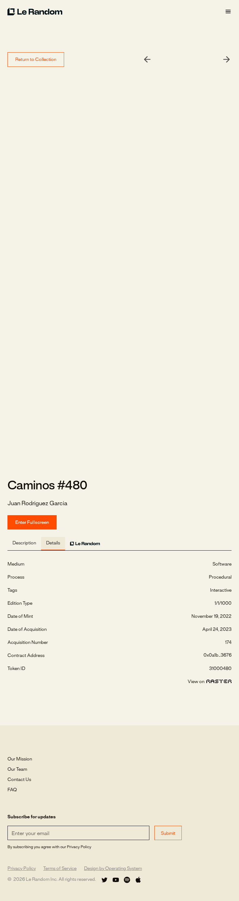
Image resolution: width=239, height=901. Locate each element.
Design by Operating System (113, 868)
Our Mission (19, 759)
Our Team (17, 769)
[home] (116, 11)
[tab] (24, 543)
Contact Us (19, 780)
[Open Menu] (228, 11)
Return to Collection (35, 60)
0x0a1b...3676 (218, 655)
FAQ (12, 790)
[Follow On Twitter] (104, 880)
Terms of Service (60, 868)
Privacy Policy (21, 868)
